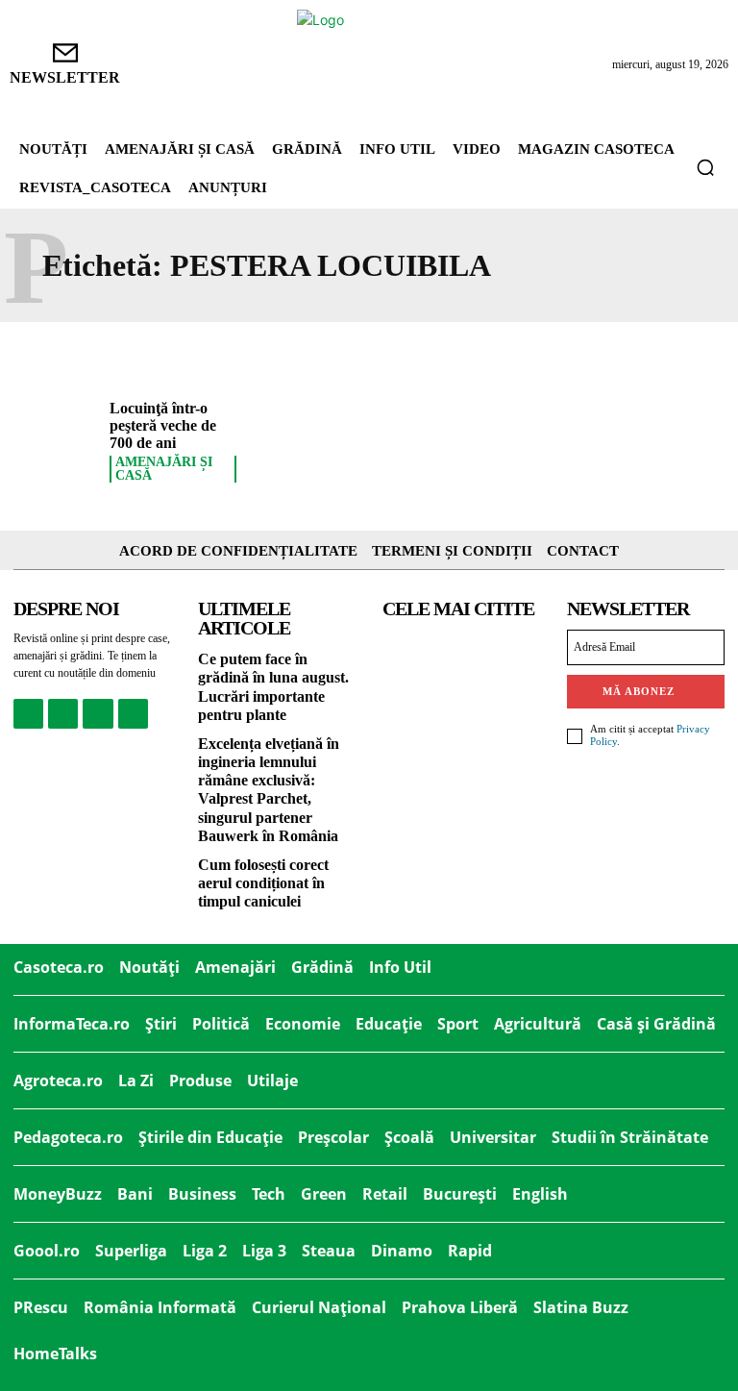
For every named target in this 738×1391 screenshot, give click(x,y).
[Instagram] (63, 714)
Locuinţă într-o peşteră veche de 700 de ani (163, 425)
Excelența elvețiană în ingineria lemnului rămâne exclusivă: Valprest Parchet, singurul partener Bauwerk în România (268, 789)
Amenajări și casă (163, 469)
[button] (705, 167)
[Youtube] (133, 714)
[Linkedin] (97, 714)
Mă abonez (639, 691)
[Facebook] (28, 714)
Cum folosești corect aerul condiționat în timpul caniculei (263, 883)
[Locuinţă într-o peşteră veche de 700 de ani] (55, 436)
